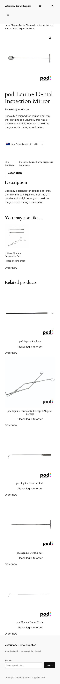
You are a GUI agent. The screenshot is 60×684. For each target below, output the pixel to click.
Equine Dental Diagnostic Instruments (30, 25)
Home (7, 25)
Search (8, 660)
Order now (11, 267)
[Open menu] (40, 6)
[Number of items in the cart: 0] (8, 15)
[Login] (52, 6)
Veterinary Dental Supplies (18, 6)
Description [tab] (15, 172)
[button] (50, 38)
